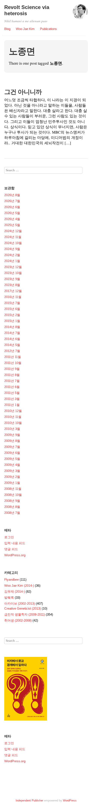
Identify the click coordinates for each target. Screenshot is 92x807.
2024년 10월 (13, 243)
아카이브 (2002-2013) (19, 603)
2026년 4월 (12, 219)
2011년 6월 (12, 387)
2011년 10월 (12, 363)
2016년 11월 (12, 297)
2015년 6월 (12, 309)
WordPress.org (14, 555)
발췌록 (9, 597)
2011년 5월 (12, 393)
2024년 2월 (12, 255)
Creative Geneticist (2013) (22, 608)
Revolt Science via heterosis (26, 10)
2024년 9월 (12, 249)
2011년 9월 (12, 369)
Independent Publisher (29, 800)
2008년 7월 (12, 513)
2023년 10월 (13, 273)
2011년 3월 (12, 399)
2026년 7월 (12, 201)
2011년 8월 (12, 375)
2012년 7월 (12, 351)
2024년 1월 (12, 261)
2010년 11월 (12, 417)
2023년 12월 (13, 267)
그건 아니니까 (23, 91)
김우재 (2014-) (14, 591)
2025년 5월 (12, 225)
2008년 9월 (12, 501)
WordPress (70, 800)
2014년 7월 (12, 333)
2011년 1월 (12, 405)
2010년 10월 (13, 423)
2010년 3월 (12, 429)
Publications (48, 29)
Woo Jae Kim (25, 29)
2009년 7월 (12, 447)
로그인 (9, 537)
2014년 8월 (12, 327)
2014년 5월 (12, 345)
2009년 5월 (12, 459)
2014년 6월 (12, 339)
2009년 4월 (12, 465)
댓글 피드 (11, 549)
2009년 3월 (12, 471)
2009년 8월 (12, 441)
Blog (7, 29)
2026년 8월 (12, 195)
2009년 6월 (12, 453)
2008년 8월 (12, 507)
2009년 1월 (12, 483)
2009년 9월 (12, 435)
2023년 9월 (12, 279)
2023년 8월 (12, 285)
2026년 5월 (12, 213)
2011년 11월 (12, 357)
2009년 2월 (12, 477)
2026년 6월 (12, 207)
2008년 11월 (12, 489)
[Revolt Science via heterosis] (80, 13)
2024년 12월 (13, 231)
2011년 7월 (12, 381)
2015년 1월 (12, 321)
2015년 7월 (12, 303)
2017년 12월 (13, 291)
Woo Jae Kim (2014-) (19, 585)
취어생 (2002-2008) (18, 620)
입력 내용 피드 (14, 543)
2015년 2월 (12, 315)
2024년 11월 (12, 237)
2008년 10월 (13, 495)
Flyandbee (11, 579)
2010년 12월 (13, 411)
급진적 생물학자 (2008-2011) (24, 614)
